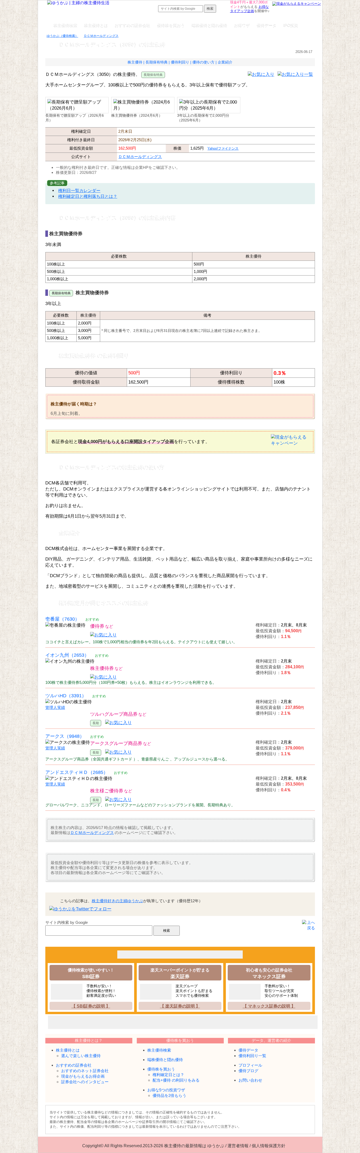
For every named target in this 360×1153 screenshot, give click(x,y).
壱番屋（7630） (62, 619)
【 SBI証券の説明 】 (90, 1006)
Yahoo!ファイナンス (223, 148)
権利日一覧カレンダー (79, 190)
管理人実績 (55, 707)
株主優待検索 (65, 25)
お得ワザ (242, 25)
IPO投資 (291, 25)
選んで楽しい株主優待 (81, 1055)
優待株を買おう (171, 25)
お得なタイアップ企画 (249, 9)
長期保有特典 (156, 62)
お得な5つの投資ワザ (166, 1090)
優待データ (267, 25)
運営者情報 (238, 1146)
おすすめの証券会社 (132, 25)
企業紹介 (225, 62)
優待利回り (180, 62)
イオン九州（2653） (67, 655)
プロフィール (250, 1065)
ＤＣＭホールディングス (140, 156)
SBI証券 (91, 976)
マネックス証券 (269, 976)
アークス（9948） (64, 736)
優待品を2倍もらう (169, 1095)
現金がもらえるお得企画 (83, 1076)
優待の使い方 (203, 62)
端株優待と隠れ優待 (209, 25)
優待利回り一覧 (252, 1055)
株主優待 (135, 62)
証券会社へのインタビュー (85, 1082)
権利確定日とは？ (168, 1074)
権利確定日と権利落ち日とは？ (87, 196)
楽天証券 (180, 976)
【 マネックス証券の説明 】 (269, 1006)
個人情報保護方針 (268, 1146)
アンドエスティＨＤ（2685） (76, 772)
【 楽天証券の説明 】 (180, 1006)
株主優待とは (96, 25)
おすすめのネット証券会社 (85, 1070)
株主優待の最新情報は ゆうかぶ (194, 1146)
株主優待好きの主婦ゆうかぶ (117, 901)
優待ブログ (248, 1070)
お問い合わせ (250, 1080)
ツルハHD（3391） (65, 695)
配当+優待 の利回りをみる (176, 1080)
